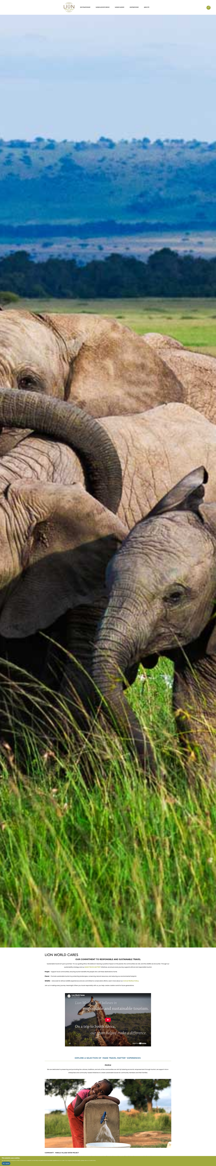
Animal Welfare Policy (131, 981)
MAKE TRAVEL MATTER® (92, 967)
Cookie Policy (92, 1160)
